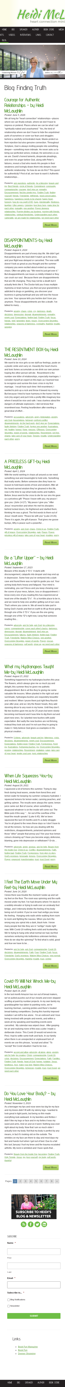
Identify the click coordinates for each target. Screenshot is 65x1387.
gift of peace (10, 532)
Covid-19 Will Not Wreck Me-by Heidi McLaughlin (30, 983)
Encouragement (11, 192)
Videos (12, 34)
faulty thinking (10, 426)
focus (53, 317)
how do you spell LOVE (22, 202)
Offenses (40, 429)
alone (48, 1052)
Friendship (24, 196)
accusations (19, 417)
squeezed (15, 859)
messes (31, 429)
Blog (4, 40)
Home (4, 29)
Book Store (49, 29)
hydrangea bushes (27, 747)
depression (19, 314)
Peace (44, 532)
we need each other (50, 218)
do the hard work (27, 423)
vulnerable (9, 218)
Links (38, 34)
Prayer (51, 532)
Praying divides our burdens (29, 211)
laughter (8, 205)
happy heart (47, 199)
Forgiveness (46, 744)
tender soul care (24, 753)
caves (7, 628)
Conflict (32, 850)
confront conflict (40, 420)
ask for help (28, 625)
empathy (43, 189)
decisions (9, 314)
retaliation (40, 750)
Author (35, 29)
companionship (11, 189)
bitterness (48, 738)
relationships (10, 214)
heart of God (29, 1061)
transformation (27, 859)
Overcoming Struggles (48, 321)
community (50, 186)
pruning (8, 750)
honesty (8, 202)
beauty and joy (37, 738)
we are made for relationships (27, 218)
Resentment (46, 433)
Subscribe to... (15, 1292)
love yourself (32, 1157)
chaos (23, 311)
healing (11, 429)
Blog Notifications (17, 1299)
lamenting (20, 321)
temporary (29, 1068)
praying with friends (50, 211)
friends (16, 196)
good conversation (48, 196)
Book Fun (22, 1350)
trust (37, 859)
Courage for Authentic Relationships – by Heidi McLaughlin (24, 105)
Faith (54, 850)
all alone (41, 1052)
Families (56, 1058)
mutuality (18, 208)
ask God (8, 420)
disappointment (29, 631)
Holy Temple (10, 1157)
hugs (36, 202)
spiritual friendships (25, 214)
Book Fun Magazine (28, 1347)
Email (11, 1278)
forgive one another (38, 426)
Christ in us (41, 529)
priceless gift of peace (14, 535)
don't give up (32, 189)
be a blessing (42, 183)
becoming (42, 1154)
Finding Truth (43, 192)
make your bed (25, 1065)
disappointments (39, 314)
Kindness (55, 202)
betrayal (28, 420)
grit (6, 429)
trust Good (44, 859)
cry (34, 311)
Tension (36, 436)
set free (55, 433)
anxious (32, 847)
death (48, 311)
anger (25, 847)
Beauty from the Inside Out (25, 1154)
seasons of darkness (26, 324)
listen (28, 321)
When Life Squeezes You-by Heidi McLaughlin (28, 778)
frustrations (53, 426)
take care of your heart (22, 436)
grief (13, 321)
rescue (50, 641)
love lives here (40, 205)
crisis (29, 311)
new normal (55, 955)
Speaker (23, 29)
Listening (28, 205)
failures (23, 635)
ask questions (20, 183)
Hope (25, 429)
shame (7, 436)
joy (37, 747)
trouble (57, 324)
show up (37, 644)
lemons (32, 856)
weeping (8, 327)
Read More (51, 225)
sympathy (40, 324)
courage (22, 189)
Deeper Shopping (27, 1353)
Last (9, 1272)
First (9, 1258)
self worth (28, 644)
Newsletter (15, 1306)
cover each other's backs (36, 628)
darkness (41, 311)
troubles (49, 535)
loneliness (9, 1065)
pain (39, 532)
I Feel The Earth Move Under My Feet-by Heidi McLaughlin (31, 884)
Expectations (21, 317)
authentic (31, 183)
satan (47, 750)
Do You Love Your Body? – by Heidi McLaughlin (30, 1096)
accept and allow (21, 1052)
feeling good (22, 744)
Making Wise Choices (30, 638)
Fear (37, 952)
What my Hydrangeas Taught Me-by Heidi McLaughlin (29, 669)
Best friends (13, 186)
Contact (50, 34)
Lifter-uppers (18, 205)
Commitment (39, 186)
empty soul (9, 317)
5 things (17, 738)
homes (39, 1061)
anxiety (17, 311)
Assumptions (18, 420)
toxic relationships (40, 753)
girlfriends (34, 196)
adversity (29, 417)
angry (36, 417)
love (16, 1065)
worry (17, 439)
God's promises (11, 856)
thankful (49, 324)
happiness (9, 199)
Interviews (25, 34)
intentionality (44, 202)
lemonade (24, 856)
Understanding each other (45, 214)
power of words (20, 433)
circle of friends (26, 186)
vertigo (48, 959)
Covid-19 (52, 949)
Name (11, 1243)
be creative (21, 1055)
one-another (28, 208)
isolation (46, 1061)
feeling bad (32, 317)
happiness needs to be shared (28, 199)
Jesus (54, 1061)
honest (18, 429)
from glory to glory (47, 853)
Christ (29, 1055)
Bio (13, 29)
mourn (34, 321)
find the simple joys (28, 192)
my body (42, 1157)
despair (28, 314)
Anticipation (45, 417)
